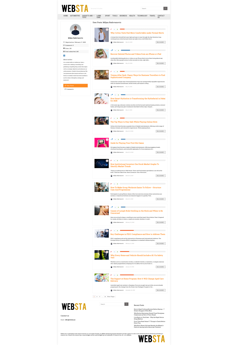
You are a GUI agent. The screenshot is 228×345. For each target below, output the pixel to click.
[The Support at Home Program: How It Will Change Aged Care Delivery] (101, 274)
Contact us (161, 16)
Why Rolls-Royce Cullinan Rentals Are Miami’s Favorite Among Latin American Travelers (149, 326)
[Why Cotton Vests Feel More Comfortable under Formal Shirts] (101, 28)
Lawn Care (99, 16)
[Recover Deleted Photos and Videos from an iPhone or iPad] (101, 50)
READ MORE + (161, 42)
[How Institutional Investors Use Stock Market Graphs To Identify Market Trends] (101, 160)
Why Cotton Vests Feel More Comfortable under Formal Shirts (137, 33)
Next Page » (111, 296)
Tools (114, 16)
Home (66, 16)
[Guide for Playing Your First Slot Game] (101, 139)
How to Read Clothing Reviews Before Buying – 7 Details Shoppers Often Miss (149, 310)
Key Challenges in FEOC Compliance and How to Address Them (138, 234)
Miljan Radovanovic (118, 42)
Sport (107, 16)
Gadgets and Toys (87, 16)
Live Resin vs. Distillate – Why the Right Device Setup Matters (149, 318)
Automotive (75, 16)
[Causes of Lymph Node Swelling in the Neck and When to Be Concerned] (101, 206)
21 (105, 296)
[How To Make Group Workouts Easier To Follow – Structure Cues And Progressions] (101, 183)
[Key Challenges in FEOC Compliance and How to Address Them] (101, 230)
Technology (142, 16)
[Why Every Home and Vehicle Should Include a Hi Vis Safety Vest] (101, 251)
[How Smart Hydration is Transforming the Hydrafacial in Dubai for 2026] (101, 94)
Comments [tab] (70, 89)
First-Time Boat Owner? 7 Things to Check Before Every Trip (149, 322)
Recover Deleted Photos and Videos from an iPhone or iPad (136, 54)
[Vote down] (114, 29)
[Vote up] (117, 29)
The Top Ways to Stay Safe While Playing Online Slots (134, 122)
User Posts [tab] (70, 85)
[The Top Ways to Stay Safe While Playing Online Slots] (101, 117)
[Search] (165, 8)
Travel (152, 16)
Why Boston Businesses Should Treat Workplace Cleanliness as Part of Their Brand (149, 314)
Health (132, 16)
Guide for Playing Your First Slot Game (127, 143)
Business (123, 16)
